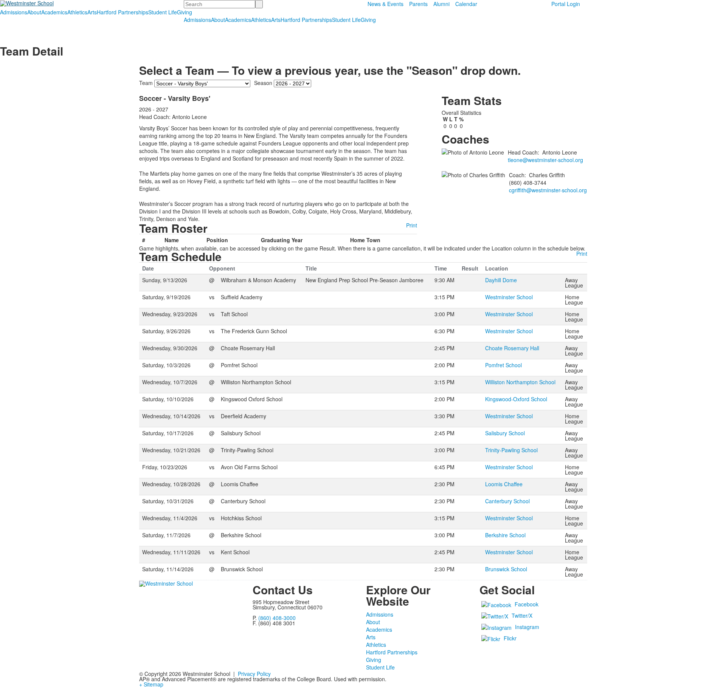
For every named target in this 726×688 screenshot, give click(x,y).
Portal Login (565, 4)
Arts (92, 12)
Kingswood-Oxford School (516, 399)
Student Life (162, 12)
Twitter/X (522, 615)
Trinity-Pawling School (511, 450)
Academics (54, 12)
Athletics (77, 12)
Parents (418, 4)
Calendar (466, 4)
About (34, 12)
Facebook (526, 604)
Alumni (441, 4)
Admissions (13, 12)
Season (263, 83)
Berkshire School (505, 535)
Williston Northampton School (520, 382)
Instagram (527, 627)
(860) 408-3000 (277, 618)
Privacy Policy (254, 673)
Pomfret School (503, 365)
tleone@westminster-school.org (545, 160)
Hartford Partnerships (122, 12)
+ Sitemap (151, 684)
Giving (184, 12)
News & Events (385, 4)
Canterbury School (507, 501)
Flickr (510, 638)
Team (146, 83)
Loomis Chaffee (504, 484)
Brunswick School (506, 569)
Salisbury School (505, 433)
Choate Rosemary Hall (512, 348)
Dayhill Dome (501, 280)
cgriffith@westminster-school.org (548, 190)
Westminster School (509, 297)
